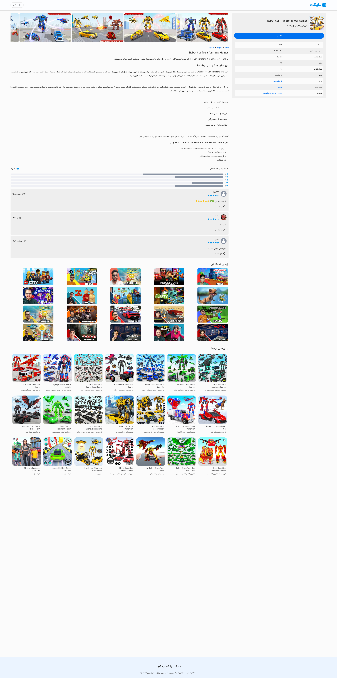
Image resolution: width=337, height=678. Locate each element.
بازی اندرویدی (277, 81)
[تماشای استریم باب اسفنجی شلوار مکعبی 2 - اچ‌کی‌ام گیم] (38, 333)
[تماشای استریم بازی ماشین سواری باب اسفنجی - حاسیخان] (212, 277)
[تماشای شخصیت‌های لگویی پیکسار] (169, 277)
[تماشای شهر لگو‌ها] (38, 277)
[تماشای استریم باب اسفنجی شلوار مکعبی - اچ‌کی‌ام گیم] (82, 277)
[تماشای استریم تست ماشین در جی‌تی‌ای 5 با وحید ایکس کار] (125, 315)
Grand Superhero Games (272, 93)
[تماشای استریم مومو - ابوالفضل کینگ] (212, 333)
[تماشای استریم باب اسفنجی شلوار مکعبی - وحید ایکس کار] (38, 315)
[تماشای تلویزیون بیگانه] (169, 296)
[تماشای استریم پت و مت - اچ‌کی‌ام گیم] (82, 296)
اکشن (280, 87)
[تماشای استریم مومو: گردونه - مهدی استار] (125, 333)
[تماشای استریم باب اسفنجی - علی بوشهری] (125, 277)
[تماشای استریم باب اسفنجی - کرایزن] (38, 296)
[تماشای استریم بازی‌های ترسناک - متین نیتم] (82, 333)
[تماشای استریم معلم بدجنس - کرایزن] (169, 333)
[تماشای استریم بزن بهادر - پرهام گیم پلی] (82, 315)
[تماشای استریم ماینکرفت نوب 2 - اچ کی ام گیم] (212, 315)
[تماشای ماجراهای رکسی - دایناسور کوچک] (212, 296)
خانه (227, 47)
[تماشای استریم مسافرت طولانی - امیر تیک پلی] (169, 315)
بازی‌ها (219, 47)
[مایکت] (318, 7)
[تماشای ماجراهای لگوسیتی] (125, 296)
